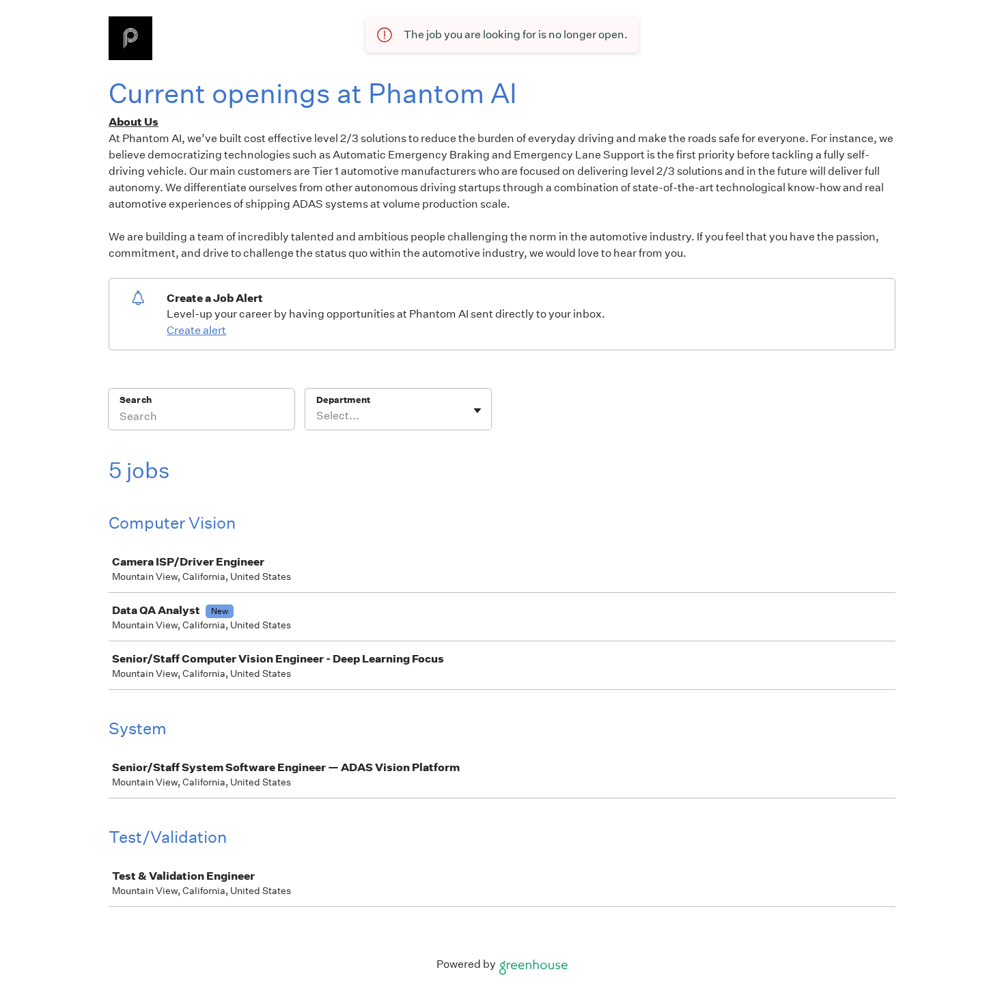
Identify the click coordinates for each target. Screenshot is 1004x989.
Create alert (196, 330)
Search (136, 400)
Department (343, 400)
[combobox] (317, 415)
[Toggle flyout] (477, 410)
